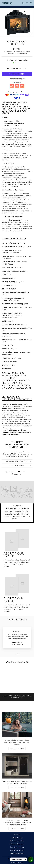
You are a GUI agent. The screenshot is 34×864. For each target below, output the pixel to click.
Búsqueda (17, 835)
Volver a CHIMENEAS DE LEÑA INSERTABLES (18, 696)
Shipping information (17, 461)
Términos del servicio (17, 847)
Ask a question (17, 465)
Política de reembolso (17, 853)
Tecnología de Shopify (17, 862)
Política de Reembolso (17, 844)
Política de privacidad (17, 841)
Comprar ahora (17, 748)
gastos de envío (23, 51)
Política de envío (17, 838)
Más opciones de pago (17, 79)
